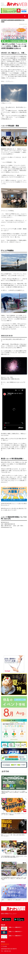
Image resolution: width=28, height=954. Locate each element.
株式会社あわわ (5, 944)
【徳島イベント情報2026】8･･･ (15, 927)
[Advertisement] (14, 592)
